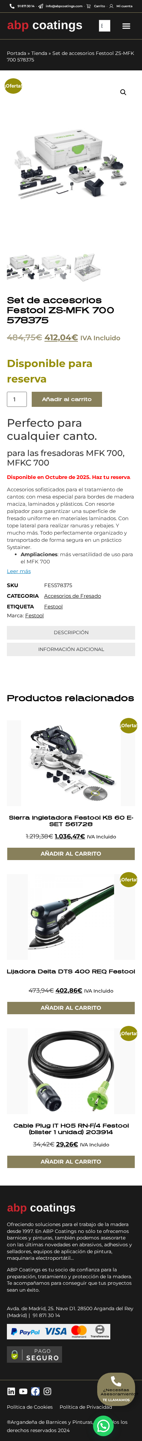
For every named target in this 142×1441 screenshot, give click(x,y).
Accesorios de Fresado (72, 596)
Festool (53, 606)
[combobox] (104, 26)
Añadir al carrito (67, 399)
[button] (123, 92)
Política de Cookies (30, 1407)
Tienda (39, 53)
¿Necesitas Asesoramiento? (120, 1392)
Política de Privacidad (86, 1407)
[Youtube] (23, 1391)
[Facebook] (35, 1391)
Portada (16, 53)
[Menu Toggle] (126, 26)
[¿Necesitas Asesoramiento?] (116, 1381)
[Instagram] (47, 1391)
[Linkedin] (11, 1391)
